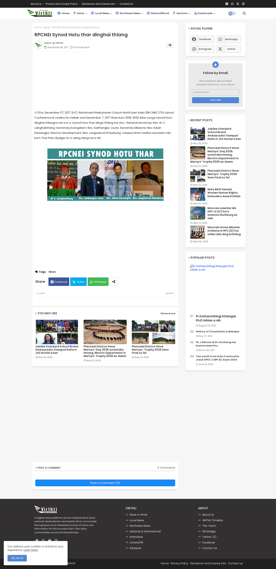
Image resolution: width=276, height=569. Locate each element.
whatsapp (231, 39)
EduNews (135, 548)
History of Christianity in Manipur (218, 331)
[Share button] (113, 281)
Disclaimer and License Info (99, 4)
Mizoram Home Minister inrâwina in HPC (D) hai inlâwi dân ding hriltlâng (224, 231)
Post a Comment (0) (105, 483)
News (47, 27)
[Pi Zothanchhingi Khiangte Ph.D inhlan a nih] (215, 288)
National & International (145, 531)
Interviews (136, 537)
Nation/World (159, 13)
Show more (168, 313)
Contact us (126, 4)
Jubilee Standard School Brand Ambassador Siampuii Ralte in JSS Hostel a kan (56, 350)
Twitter (81, 282)
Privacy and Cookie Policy (62, 4)
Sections (182, 13)
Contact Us (209, 548)
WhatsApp (209, 531)
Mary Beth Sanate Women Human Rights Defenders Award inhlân (224, 193)
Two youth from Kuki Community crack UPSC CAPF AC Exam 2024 (217, 358)
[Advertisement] (109, 81)
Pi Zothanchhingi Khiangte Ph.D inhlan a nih (216, 318)
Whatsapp (100, 282)
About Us (36, 4)
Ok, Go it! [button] (17, 558)
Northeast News (129, 13)
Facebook (61, 282)
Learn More (30, 550)
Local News (101, 13)
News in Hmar (138, 515)
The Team (209, 526)
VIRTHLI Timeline (212, 520)
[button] (244, 13)
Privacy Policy (179, 563)
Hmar (80, 13)
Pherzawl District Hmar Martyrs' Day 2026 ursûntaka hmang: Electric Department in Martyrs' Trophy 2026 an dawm (105, 351)
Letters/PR (136, 542)
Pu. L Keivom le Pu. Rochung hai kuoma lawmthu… (216, 344)
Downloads (205, 13)
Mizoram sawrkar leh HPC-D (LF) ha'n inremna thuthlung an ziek (222, 213)
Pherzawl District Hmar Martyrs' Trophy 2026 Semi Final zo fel (150, 350)
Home (65, 13)
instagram (205, 49)
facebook (205, 39)
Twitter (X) (209, 537)
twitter (231, 49)
